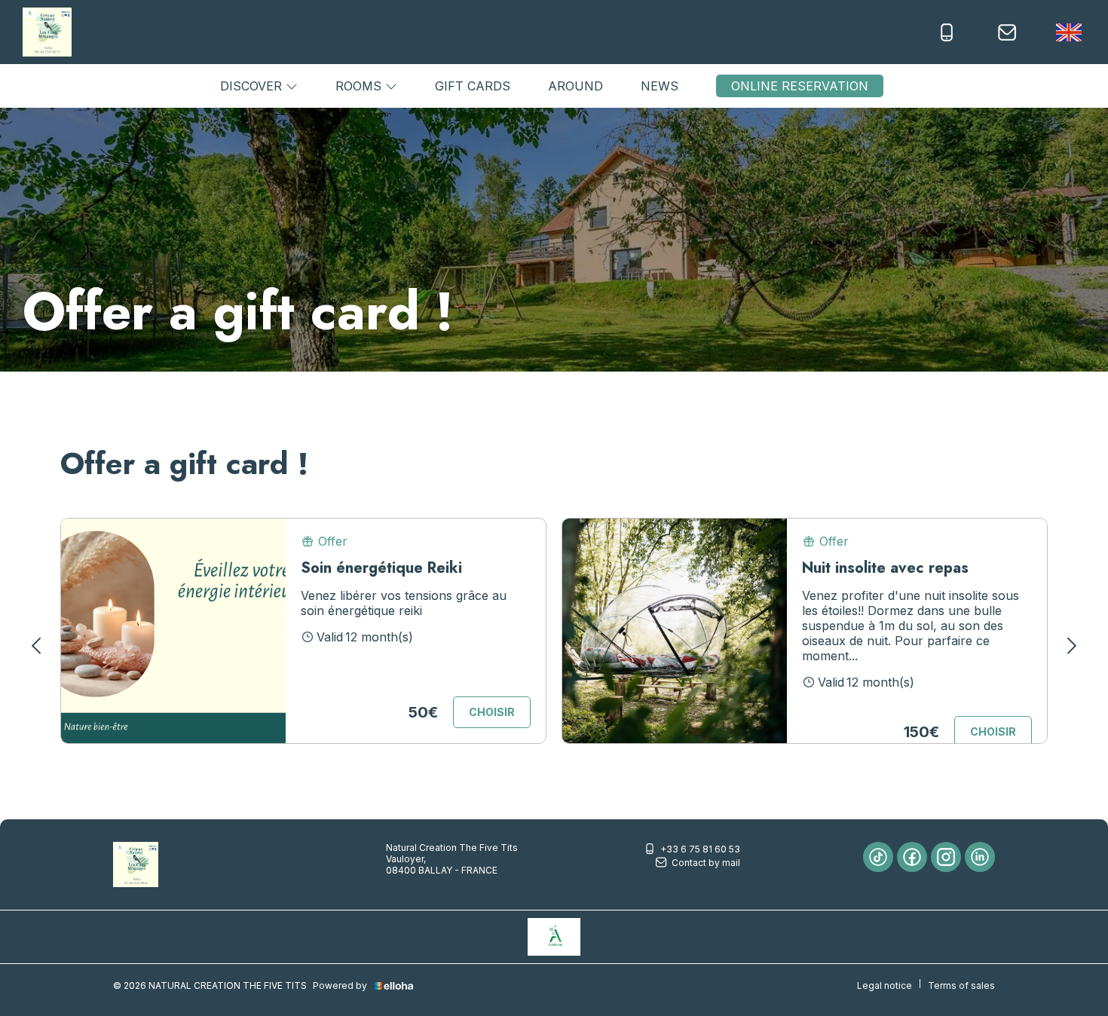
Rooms (360, 85)
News (659, 85)
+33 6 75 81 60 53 (700, 849)
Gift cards (472, 85)
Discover (253, 85)
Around (575, 85)
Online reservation (799, 85)
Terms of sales (961, 985)
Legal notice (884, 985)
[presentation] (37, 646)
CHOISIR (492, 711)
